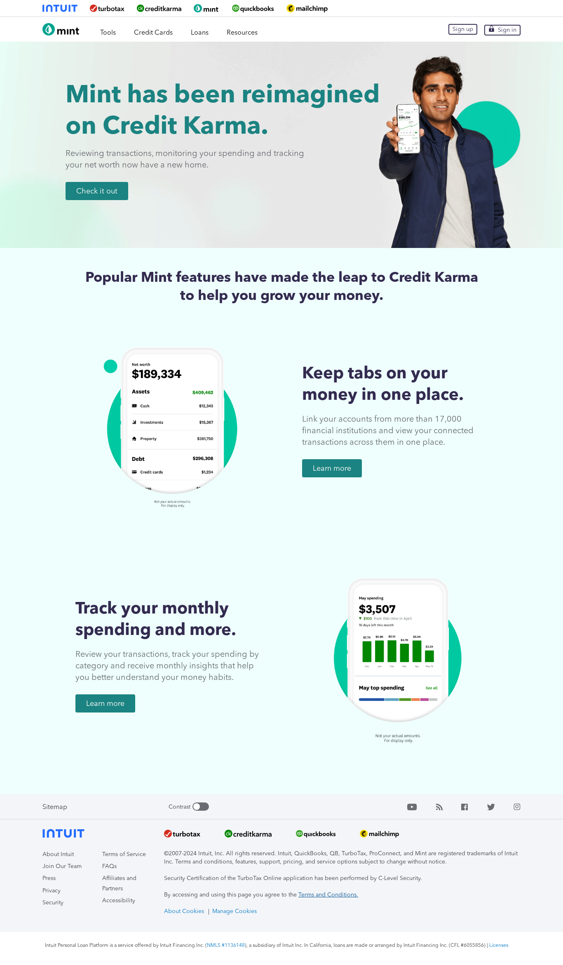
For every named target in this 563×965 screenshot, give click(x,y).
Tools (108, 32)
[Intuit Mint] (61, 33)
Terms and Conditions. (328, 894)
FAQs (109, 866)
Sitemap (54, 807)
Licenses (498, 945)
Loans (200, 32)
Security (52, 902)
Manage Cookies (234, 911)
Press (49, 878)
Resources (242, 32)
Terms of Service (124, 854)
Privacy (51, 890)
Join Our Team (62, 866)
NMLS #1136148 (226, 945)
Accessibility (118, 900)
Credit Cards (153, 32)
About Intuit (58, 854)
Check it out (96, 191)
